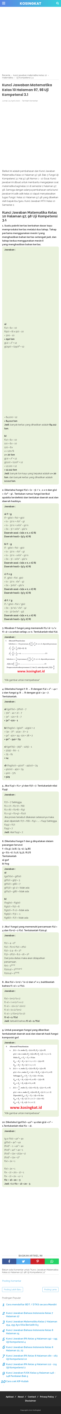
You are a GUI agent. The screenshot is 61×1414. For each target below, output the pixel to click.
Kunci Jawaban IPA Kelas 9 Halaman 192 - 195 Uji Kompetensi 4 (31, 1340)
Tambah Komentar (30, 101)
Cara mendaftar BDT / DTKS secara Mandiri (31, 1304)
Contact (32, 1397)
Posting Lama (50, 1289)
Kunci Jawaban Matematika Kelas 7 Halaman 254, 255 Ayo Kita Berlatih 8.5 (31, 1323)
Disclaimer (30, 1401)
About (21, 1397)
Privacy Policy (47, 1397)
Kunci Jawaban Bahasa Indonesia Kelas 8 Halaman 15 (29, 1332)
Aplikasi (10, 1397)
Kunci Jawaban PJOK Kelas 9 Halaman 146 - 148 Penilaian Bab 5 (30, 1374)
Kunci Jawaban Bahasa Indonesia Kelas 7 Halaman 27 (29, 1315)
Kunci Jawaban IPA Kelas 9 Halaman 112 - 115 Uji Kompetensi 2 (31, 1366)
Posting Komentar (11, 1281)
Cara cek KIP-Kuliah (17, 1381)
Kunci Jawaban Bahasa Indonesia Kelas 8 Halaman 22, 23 (29, 1349)
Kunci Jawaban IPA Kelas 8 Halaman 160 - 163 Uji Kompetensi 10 (31, 1357)
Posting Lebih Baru (12, 1289)
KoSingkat (30, 3)
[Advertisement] (30, 40)
